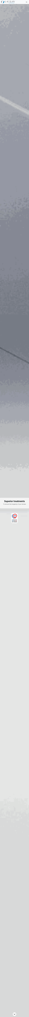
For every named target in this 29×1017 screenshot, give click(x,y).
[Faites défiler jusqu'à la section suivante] (14, 1014)
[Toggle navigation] (26, 2)
